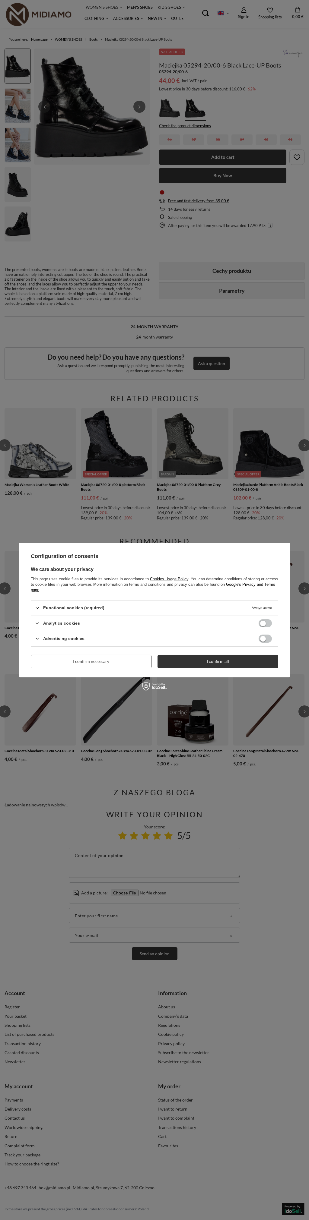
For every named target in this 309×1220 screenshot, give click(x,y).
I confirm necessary (91, 661)
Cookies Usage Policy (169, 578)
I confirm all (218, 661)
